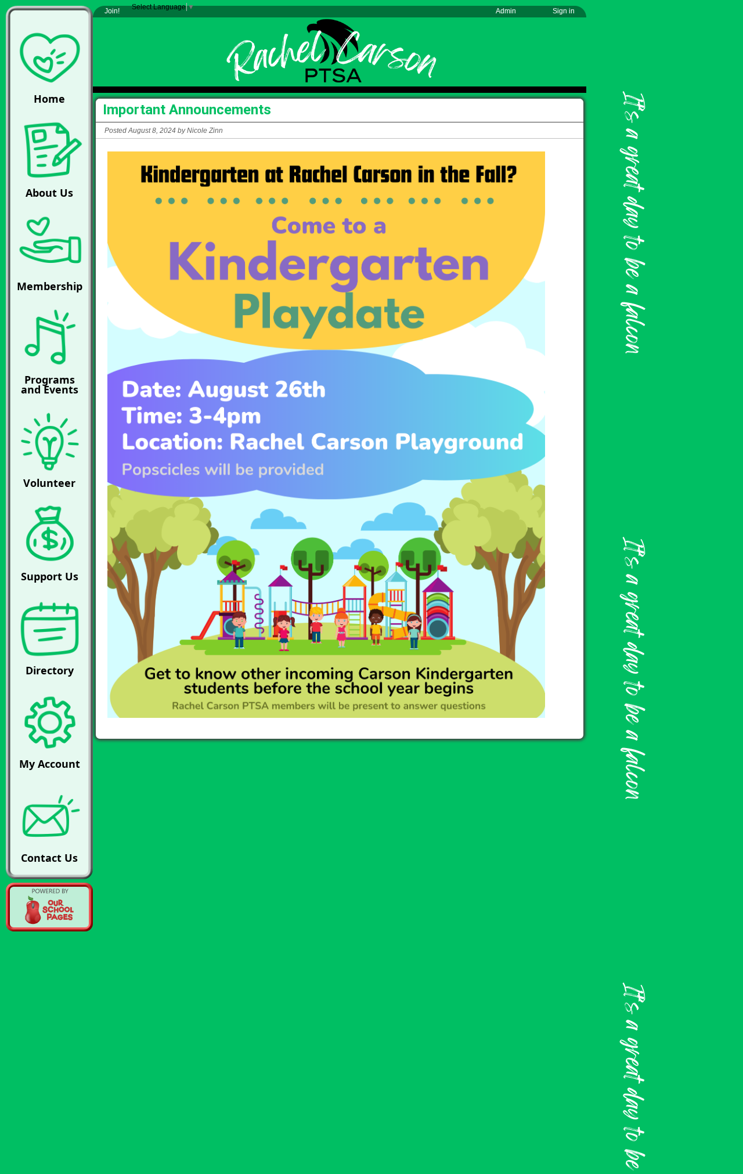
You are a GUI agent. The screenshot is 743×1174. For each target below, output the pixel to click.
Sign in (564, 11)
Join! (112, 11)
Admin (506, 11)
